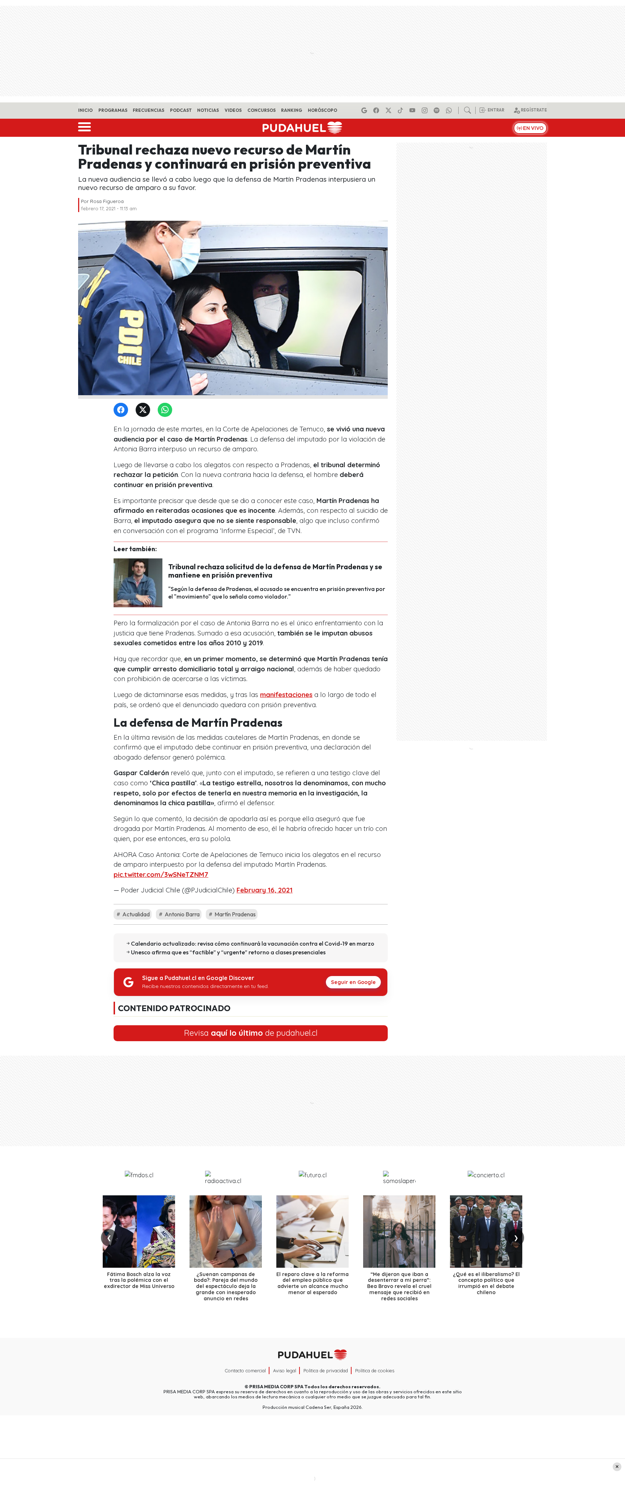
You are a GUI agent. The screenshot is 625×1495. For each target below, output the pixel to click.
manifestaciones (286, 695)
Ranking (291, 110)
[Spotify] (438, 110)
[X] (390, 110)
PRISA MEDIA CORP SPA (276, 1386)
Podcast (181, 110)
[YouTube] (413, 110)
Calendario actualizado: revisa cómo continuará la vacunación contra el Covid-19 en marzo (252, 943)
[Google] (365, 110)
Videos (233, 110)
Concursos (261, 110)
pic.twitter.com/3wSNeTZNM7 (161, 874)
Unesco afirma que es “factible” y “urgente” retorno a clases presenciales (228, 952)
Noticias (208, 110)
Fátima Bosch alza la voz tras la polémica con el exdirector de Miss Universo (139, 1280)
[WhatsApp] (166, 410)
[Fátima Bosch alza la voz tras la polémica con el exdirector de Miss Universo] (139, 1231)
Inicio (85, 110)
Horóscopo (322, 110)
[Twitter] (144, 410)
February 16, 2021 (265, 890)
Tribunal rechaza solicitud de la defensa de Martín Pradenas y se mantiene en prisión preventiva (275, 570)
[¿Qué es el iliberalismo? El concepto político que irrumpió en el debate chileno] (486, 1231)
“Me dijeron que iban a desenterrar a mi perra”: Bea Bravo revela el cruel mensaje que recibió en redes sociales (399, 1286)
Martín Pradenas (234, 914)
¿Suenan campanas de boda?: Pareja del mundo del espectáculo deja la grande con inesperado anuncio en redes (226, 1286)
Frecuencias (148, 110)
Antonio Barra (181, 914)
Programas (112, 110)
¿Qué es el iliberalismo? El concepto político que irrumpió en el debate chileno (486, 1283)
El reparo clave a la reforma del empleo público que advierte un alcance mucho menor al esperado (312, 1283)
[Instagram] (426, 110)
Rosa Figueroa (107, 201)
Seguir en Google (353, 982)
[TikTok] (401, 110)
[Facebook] (377, 110)
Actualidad (135, 914)
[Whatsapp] (450, 110)
